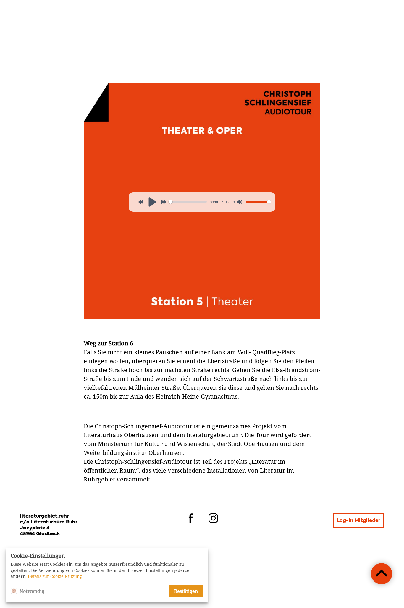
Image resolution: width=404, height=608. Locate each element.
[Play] (152, 202)
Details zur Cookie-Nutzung (55, 576)
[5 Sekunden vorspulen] (164, 202)
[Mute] (239, 202)
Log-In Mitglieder (358, 520)
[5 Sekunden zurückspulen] (141, 202)
